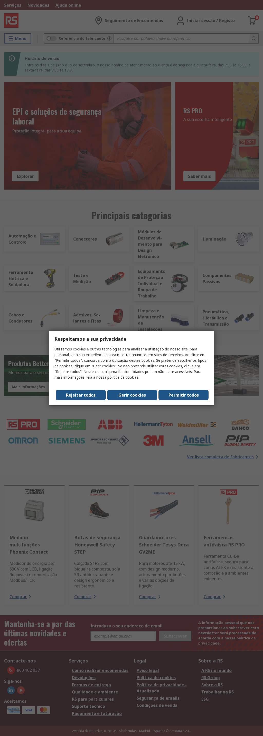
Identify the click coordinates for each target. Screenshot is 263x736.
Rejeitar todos (81, 395)
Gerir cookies (132, 395)
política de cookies (122, 377)
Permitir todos (183, 395)
